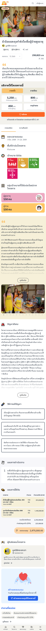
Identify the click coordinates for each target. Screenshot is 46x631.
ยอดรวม (5, 56)
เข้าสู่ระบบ (39, 3)
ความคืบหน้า (23, 128)
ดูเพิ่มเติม (23, 280)
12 (39, 315)
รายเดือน (33, 91)
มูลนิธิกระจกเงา (11, 45)
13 (42, 315)
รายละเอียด (8, 128)
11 (36, 315)
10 (33, 315)
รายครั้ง (12, 91)
